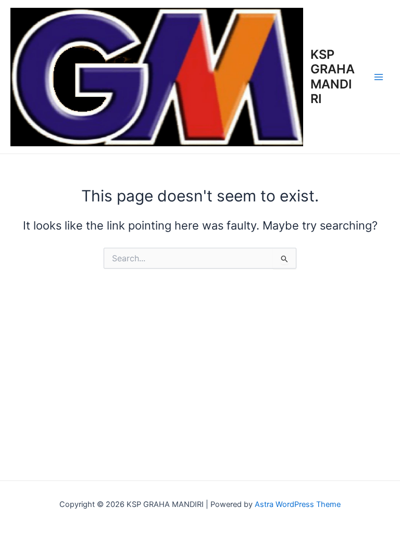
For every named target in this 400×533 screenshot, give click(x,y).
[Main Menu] (379, 77)
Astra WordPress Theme (298, 504)
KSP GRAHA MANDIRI (332, 76)
